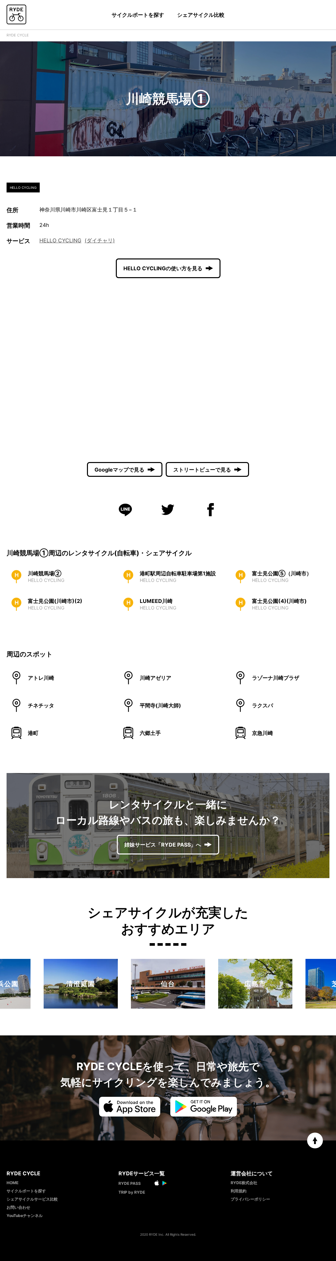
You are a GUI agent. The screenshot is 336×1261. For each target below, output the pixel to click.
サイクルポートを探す (138, 14)
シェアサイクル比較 (200, 14)
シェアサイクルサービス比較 (32, 1199)
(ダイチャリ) (100, 240)
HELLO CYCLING (60, 240)
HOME (12, 1182)
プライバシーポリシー (250, 1199)
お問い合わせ (18, 1207)
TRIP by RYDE (131, 1192)
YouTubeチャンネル (25, 1215)
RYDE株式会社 (244, 1182)
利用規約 (238, 1190)
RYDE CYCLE (18, 35)
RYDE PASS (129, 1183)
